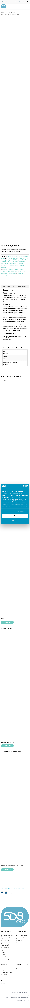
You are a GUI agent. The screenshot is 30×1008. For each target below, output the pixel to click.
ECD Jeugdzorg (5, 938)
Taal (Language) (13, 263)
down (10, 269)
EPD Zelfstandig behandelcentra (5, 944)
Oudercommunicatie (21, 938)
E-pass (17, 967)
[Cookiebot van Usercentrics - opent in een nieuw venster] (21, 486)
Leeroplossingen (5, 958)
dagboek (9, 275)
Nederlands (11, 256)
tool (13, 275)
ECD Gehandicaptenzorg (7, 935)
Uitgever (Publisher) (13, 260)
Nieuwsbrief (4, 1)
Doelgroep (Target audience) (9, 265)
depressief (4, 273)
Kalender (12, 1)
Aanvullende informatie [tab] (19, 286)
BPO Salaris (4, 974)
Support (3, 967)
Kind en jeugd (20, 265)
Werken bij (21, 1)
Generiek (7, 14)
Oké (15, 515)
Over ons (17, 1)
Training (3, 970)
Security (26, 995)
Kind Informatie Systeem (22, 935)
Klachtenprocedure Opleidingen (19, 997)
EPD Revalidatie (5, 947)
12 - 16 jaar (22, 260)
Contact (3, 983)
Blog (9, 1)
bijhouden (17, 271)
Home (2, 12)
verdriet (14, 273)
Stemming (20, 263)
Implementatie (4, 968)
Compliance (19, 995)
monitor (10, 273)
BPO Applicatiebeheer (6, 976)
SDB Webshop (19, 968)
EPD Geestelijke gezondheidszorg (5, 941)
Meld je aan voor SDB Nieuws (20, 992)
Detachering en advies (6, 972)
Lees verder (7, 622)
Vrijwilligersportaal (5, 959)
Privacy (7, 997)
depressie (15, 269)
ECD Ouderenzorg (5, 937)
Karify (16, 256)
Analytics (3, 956)
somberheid (11, 271)
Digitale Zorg (4, 954)
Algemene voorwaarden (8, 995)
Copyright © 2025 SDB (23, 1000)
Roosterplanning (20, 937)
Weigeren (15, 520)
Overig (6, 263)
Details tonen (21, 511)
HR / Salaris (4, 950)
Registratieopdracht (11, 258)
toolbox (6, 269)
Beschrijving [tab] (6, 286)
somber (21, 269)
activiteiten (4, 271)
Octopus (3, 949)
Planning (3, 952)
